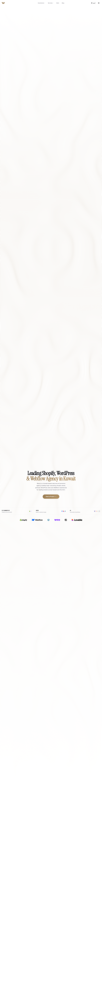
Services (50, 3)
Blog (63, 3)
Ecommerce (41, 3)
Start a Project (50, 496)
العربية (94, 3)
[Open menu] (98, 3)
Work (57, 3)
